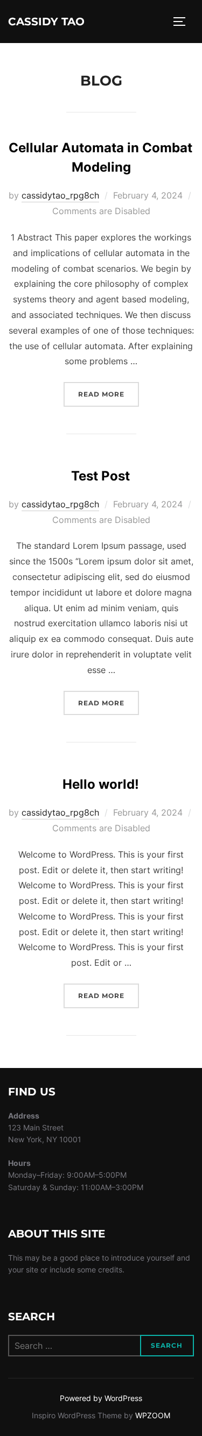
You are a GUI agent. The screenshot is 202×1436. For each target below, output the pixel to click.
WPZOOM (152, 1415)
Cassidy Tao (46, 21)
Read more (108, 394)
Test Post (100, 476)
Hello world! (100, 784)
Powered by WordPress (101, 1398)
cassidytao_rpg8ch (60, 195)
